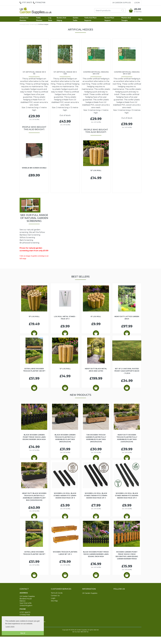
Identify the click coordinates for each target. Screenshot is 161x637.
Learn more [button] (10, 626)
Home (21, 24)
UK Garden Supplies (121, 3)
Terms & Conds (56, 593)
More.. (140, 19)
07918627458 (25, 615)
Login (137, 3)
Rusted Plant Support (109, 19)
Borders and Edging (61, 19)
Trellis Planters (39, 19)
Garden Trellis (75, 19)
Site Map (54, 601)
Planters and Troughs (126, 19)
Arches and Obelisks (24, 19)
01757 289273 (25, 612)
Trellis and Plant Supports (90, 19)
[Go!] (122, 10)
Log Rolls (50, 19)
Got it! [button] (22, 633)
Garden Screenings (31, 24)
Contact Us (55, 596)
